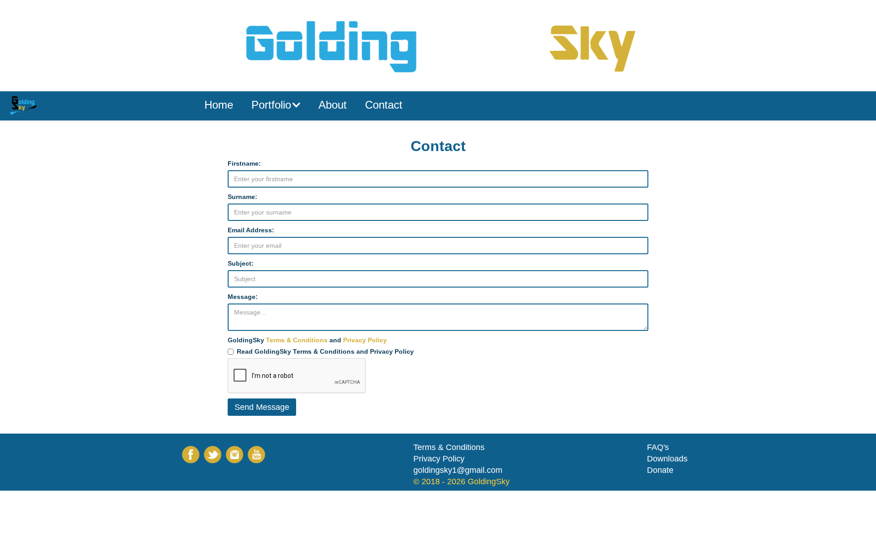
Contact (383, 105)
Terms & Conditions (297, 340)
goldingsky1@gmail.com (457, 470)
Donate (660, 470)
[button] (275, 105)
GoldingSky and (307, 340)
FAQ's (658, 447)
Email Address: (251, 230)
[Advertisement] (166, 511)
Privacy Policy (365, 340)
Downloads (667, 458)
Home (218, 105)
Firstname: (244, 163)
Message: (243, 296)
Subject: (241, 263)
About (332, 105)
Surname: (242, 196)
